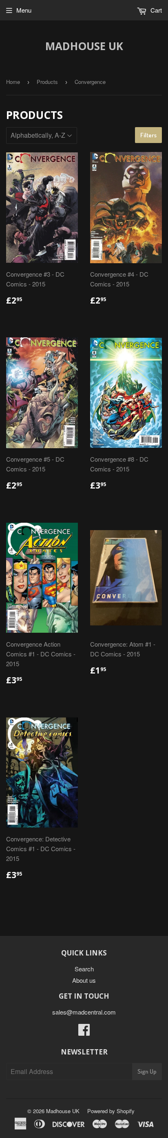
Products (47, 82)
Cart (155, 10)
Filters (148, 135)
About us (84, 980)
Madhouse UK (84, 46)
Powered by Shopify (111, 1111)
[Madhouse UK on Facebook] (84, 1032)
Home (13, 82)
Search (84, 968)
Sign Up (147, 1071)
